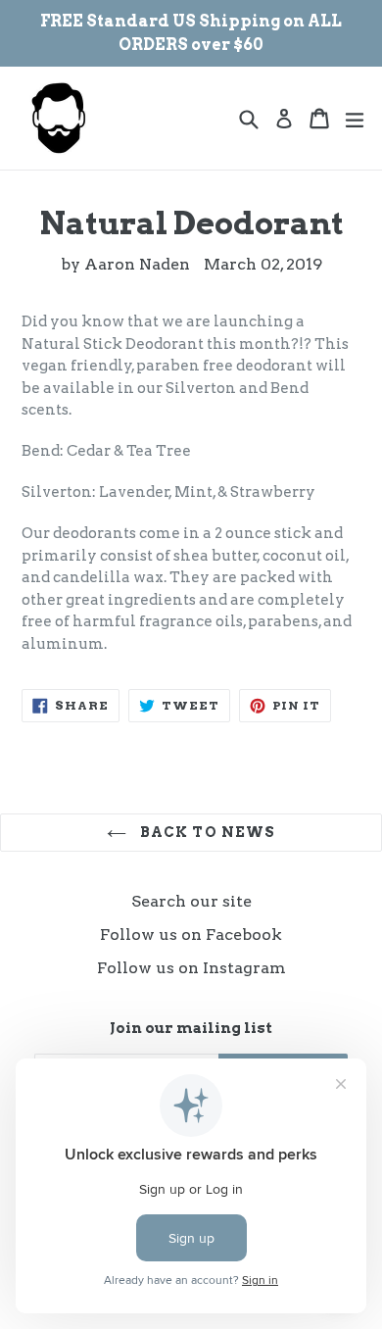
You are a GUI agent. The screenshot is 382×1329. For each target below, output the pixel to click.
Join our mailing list (191, 1028)
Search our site (191, 901)
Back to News (206, 832)
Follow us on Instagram (191, 968)
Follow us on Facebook (191, 934)
